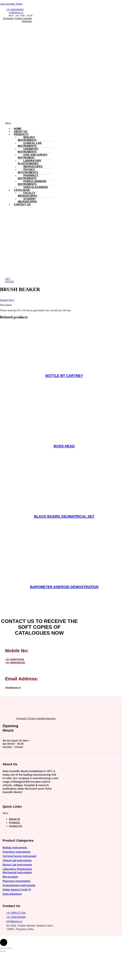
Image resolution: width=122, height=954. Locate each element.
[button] (43, 123)
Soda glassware (35, 187)
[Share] (7, 948)
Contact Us (22, 204)
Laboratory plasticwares (29, 162)
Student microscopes (27, 200)
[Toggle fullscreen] (4, 948)
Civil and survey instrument (32, 156)
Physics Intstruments (28, 171)
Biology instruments (27, 138)
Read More (64, 386)
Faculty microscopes (27, 194)
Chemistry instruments (28, 150)
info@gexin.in (12, 687)
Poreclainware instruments (32, 183)
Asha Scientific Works (11, 4)
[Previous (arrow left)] (1, 951)
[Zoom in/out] (1, 948)
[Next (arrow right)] (4, 951)
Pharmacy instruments (28, 177)
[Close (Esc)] (11, 948)
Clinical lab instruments (29, 144)
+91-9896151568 (14, 659)
